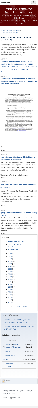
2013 (10, 287)
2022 (10, 264)
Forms (8, 381)
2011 (10, 292)
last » (25, 306)
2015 (10, 282)
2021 (10, 266)
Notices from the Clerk (16, 242)
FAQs (13, 393)
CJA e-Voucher (8, 364)
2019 (10, 271)
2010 (10, 295)
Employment (20, 391)
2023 (10, 261)
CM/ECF (9, 344)
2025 (10, 256)
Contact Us (11, 391)
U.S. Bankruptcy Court (11, 355)
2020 (10, 269)
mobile (15, 344)
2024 (10, 259)
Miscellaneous (13, 247)
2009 (10, 297)
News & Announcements (13, 30)
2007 (10, 302)
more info (7, 366)
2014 (10, 284)
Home (2, 30)
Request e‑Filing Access (12, 347)
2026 (10, 253)
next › (19, 306)
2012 (10, 289)
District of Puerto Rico (19, 12)
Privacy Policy (7, 397)
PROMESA (6, 351)
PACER (5, 359)
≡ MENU (5, 2)
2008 (10, 300)
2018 (10, 274)
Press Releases (13, 249)
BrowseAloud (16, 397)
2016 (10, 279)
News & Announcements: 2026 (10, 33)
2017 (10, 277)
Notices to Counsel (15, 244)
